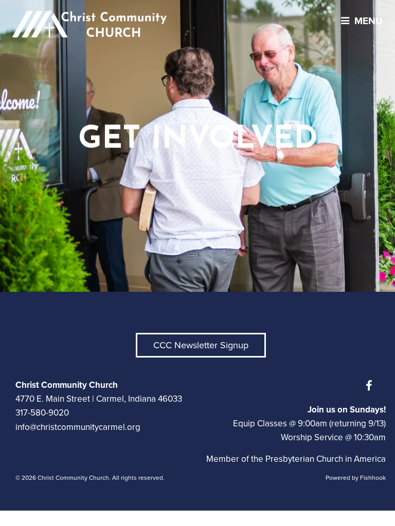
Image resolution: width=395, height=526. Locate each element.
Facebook (371, 385)
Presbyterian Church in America (325, 459)
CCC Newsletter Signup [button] (200, 345)
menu (368, 20)
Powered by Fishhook (356, 477)
